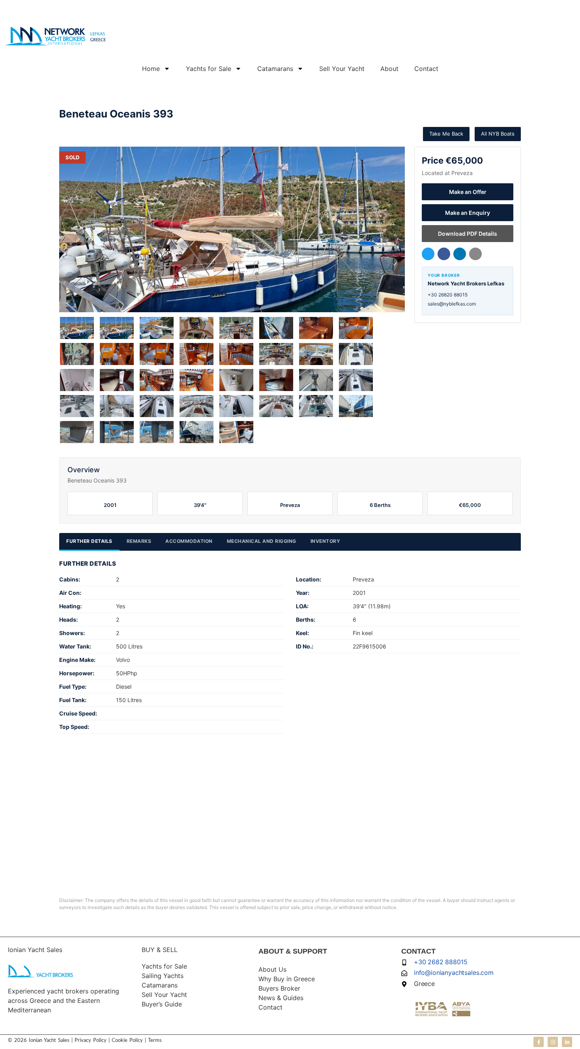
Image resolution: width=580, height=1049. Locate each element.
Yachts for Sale (208, 69)
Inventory (326, 541)
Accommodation (189, 541)
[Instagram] (553, 1042)
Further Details (89, 541)
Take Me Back (446, 133)
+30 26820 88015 (448, 295)
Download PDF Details (467, 233)
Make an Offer (467, 191)
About (389, 69)
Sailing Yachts (162, 976)
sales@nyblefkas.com (452, 304)
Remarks (139, 541)
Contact (426, 69)
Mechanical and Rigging (261, 541)
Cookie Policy (126, 1040)
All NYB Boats (498, 133)
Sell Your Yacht (342, 69)
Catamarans (275, 69)
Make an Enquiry (467, 212)
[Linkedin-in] (567, 1042)
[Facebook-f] (538, 1042)
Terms (155, 1040)
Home (151, 69)
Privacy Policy (91, 1040)
